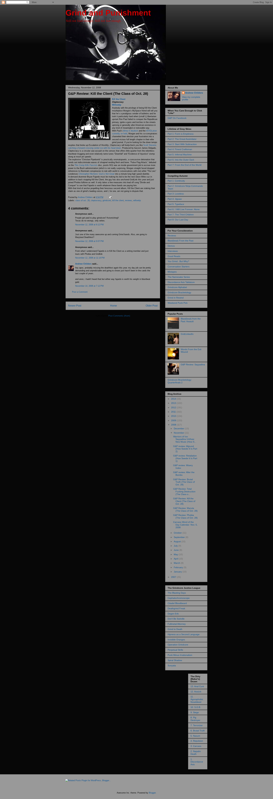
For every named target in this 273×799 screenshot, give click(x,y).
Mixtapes (172, 271)
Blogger (152, 793)
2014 (174, 399)
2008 (174, 424)
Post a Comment (80, 292)
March (177, 563)
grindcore (107, 200)
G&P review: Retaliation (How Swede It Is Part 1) (185, 458)
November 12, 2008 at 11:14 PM (90, 258)
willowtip (137, 200)
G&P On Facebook (177, 118)
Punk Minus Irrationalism (180, 655)
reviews (128, 200)
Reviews (172, 235)
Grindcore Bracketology (179, 292)
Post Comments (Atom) (119, 316)
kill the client (118, 200)
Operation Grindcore (178, 644)
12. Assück (196, 691)
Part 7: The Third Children (181, 214)
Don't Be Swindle (176, 618)
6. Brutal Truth (198, 730)
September (179, 537)
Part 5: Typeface (176, 204)
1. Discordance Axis (197, 762)
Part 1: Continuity (176, 180)
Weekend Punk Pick (178, 303)
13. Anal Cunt (197, 686)
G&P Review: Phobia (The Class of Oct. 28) (185, 516)
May (176, 554)
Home (113, 305)
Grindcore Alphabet (177, 287)
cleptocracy (96, 200)
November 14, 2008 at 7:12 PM (89, 286)
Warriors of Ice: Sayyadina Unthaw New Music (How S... (184, 439)
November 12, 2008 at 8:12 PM (89, 224)
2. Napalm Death (196, 752)
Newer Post (74, 305)
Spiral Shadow (175, 660)
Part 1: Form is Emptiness (181, 134)
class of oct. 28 (82, 200)
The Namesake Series (179, 277)
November (179, 432)
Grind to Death (175, 629)
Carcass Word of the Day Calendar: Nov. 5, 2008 (185, 525)
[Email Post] (110, 197)
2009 (174, 420)
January (178, 571)
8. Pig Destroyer (195, 718)
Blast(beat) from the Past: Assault (191, 320)
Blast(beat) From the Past (180, 240)
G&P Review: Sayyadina (193, 364)
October (178, 533)
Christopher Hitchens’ (96, 174)
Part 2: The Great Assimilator (182, 139)
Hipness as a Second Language (184, 634)
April (176, 558)
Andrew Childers (83, 264)
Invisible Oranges (176, 639)
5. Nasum (195, 736)
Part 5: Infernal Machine (180, 154)
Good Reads (174, 256)
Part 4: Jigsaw (175, 199)
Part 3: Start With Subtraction (182, 144)
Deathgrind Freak (176, 608)
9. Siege (195, 712)
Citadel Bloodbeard (177, 603)
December (179, 428)
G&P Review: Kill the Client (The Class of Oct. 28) (184, 501)
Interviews (173, 251)
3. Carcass (196, 746)
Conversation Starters (178, 266)
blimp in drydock (130, 131)
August (177, 541)
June (176, 550)
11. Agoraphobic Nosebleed (197, 699)
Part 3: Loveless (176, 193)
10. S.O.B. (196, 707)
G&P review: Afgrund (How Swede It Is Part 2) (185, 449)
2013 (174, 403)
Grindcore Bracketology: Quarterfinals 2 (180, 381)
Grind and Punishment (108, 12)
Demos (171, 246)
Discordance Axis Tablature (181, 282)
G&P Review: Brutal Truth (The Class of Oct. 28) (184, 482)
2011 (173, 411)
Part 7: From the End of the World (184, 165)
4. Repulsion (197, 741)
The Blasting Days (177, 593)
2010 (174, 416)
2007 (174, 577)
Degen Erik (173, 613)
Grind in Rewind (176, 297)
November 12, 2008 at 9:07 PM (89, 241)
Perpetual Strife (175, 650)
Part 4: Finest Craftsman (180, 149)
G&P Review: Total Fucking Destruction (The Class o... (184, 491)
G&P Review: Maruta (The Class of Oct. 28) (185, 509)
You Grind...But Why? (178, 261)
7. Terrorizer (197, 725)
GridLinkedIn (187, 334)
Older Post (152, 305)
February (179, 567)
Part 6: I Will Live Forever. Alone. (184, 209)
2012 (174, 407)
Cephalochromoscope (179, 598)
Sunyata (172, 665)
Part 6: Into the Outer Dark (181, 159)
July (176, 545)
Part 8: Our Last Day (178, 219)
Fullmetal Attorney (177, 624)
